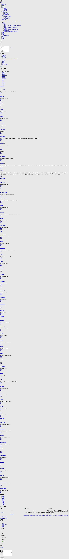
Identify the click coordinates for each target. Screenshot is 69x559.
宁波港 (61, 515)
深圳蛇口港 (43, 515)
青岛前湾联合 (2, 297)
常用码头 (3, 77)
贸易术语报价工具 (7, 18)
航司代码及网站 (6, 14)
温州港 (1, 399)
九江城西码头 (2, 366)
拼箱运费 (3, 503)
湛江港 (1, 333)
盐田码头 (1, 109)
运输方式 (3, 23)
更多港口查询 (2, 163)
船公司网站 (4, 72)
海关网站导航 (4, 75)
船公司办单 (4, 78)
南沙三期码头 (2, 136)
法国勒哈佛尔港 (3, 442)
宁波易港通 (2, 274)
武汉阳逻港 (2, 320)
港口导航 (3, 7)
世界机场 (3, 11)
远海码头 (1, 205)
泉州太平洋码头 (3, 225)
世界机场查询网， (39, 515)
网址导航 (3, 504)
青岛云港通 (2, 310)
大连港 (1, 406)
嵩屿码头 (1, 218)
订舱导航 (3, 6)
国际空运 (11, 27)
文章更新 (3, 62)
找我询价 (1, 547)
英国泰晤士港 (2, 422)
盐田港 (47, 515)
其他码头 (2, 316)
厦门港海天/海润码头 (3, 192)
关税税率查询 (6, 35)
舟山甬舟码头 (2, 248)
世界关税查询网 (26, 515)
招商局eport (2, 170)
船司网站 (3, 499)
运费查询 (3, 37)
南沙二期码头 (2, 89)
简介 (1, 93)
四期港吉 (1, 241)
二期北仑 (1, 254)
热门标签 (3, 63)
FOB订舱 (3, 5)
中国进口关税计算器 (7, 16)
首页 (3, 22)
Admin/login (4, 55)
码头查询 (3, 76)
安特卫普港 (2, 468)
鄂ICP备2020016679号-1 (4, 518)
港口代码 (5, 9)
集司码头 (1, 116)
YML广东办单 (2, 182)
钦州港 (1, 346)
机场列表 (5, 12)
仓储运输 (11, 29)
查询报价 (3, 496)
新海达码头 (2, 212)
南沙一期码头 (2, 156)
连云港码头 (2, 386)
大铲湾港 (50, 515)
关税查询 (3, 15)
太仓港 (1, 379)
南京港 (1, 373)
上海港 (58, 515)
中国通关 (3, 33)
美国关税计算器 (6, 17)
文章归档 (3, 61)
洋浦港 (1, 353)
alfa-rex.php (4, 57)
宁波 (1, 231)
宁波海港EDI (2, 281)
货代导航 (3, 38)
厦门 (3, 79)
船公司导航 (4, 19)
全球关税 (3, 34)
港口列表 (5, 8)
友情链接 (3, 501)
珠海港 (1, 340)
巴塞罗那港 (2, 475)
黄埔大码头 (2, 96)
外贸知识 (3, 36)
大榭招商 (1, 261)
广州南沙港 (55, 515)
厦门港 (6, 516)
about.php (3, 56)
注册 (1, 2)
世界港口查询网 (32, 515)
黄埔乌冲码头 (2, 143)
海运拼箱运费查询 (5, 64)
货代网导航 (4, 4)
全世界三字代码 (6, 13)
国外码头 (2, 418)
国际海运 (12, 25)
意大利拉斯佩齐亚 (3, 455)
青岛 (1, 287)
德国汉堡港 (2, 435)
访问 (1, 92)
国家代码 (5, 10)
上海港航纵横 (2, 129)
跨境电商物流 (11, 31)
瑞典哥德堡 (2, 462)
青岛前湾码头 (2, 290)
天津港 (1, 149)
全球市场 (3, 32)
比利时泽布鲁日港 (3, 488)
